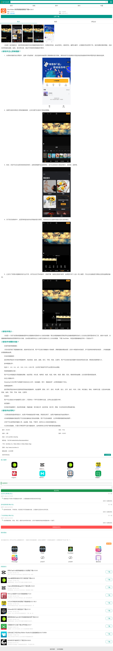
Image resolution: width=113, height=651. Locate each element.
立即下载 (56, 16)
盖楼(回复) (109, 501)
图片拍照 (12, 13)
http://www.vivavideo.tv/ (12, 447)
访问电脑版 (60, 649)
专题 (101, 5)
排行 (79, 5)
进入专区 (109, 543)
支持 (105, 501)
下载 (109, 572)
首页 (11, 5)
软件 (56, 5)
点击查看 (10, 451)
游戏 (34, 5)
